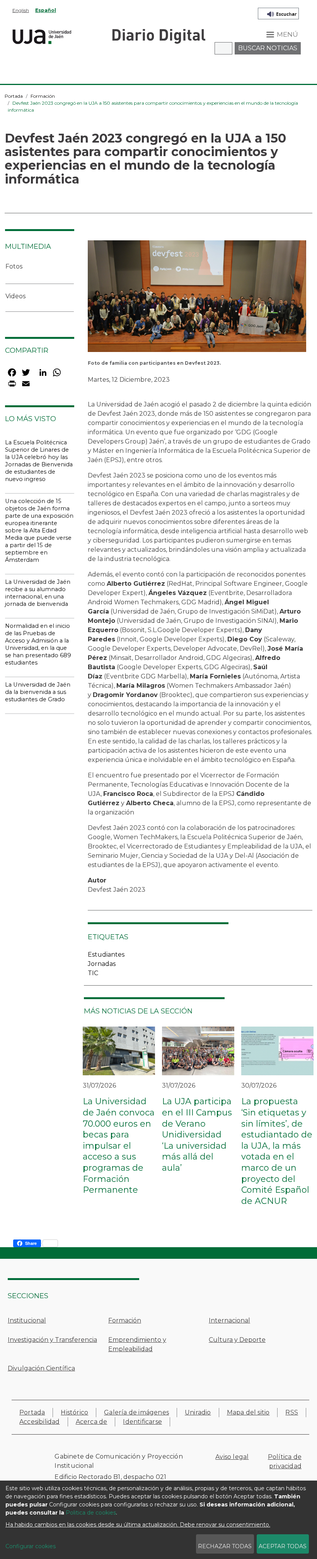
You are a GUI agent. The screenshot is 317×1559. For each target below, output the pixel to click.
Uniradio (198, 1412)
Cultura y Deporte (237, 1339)
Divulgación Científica (41, 1368)
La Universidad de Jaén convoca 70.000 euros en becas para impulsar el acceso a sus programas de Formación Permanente (119, 1145)
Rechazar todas (225, 1546)
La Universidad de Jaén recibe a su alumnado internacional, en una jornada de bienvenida (37, 592)
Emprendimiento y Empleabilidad (137, 1344)
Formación (43, 96)
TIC (93, 973)
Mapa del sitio (248, 1412)
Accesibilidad (39, 1421)
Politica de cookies (91, 1512)
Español (45, 10)
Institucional (27, 1320)
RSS (291, 1412)
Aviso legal (232, 1456)
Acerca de (91, 1421)
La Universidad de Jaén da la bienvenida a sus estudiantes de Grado (37, 692)
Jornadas (102, 963)
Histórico (74, 1412)
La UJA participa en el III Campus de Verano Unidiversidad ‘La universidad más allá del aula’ (197, 1134)
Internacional (229, 1320)
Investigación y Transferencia (52, 1339)
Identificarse (142, 1421)
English (20, 10)
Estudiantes (106, 954)
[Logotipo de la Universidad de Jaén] (42, 35)
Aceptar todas (283, 1546)
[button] (197, 298)
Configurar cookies (30, 1546)
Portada (14, 96)
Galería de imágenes (136, 1412)
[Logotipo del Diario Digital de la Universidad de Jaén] (158, 35)
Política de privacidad (285, 1461)
